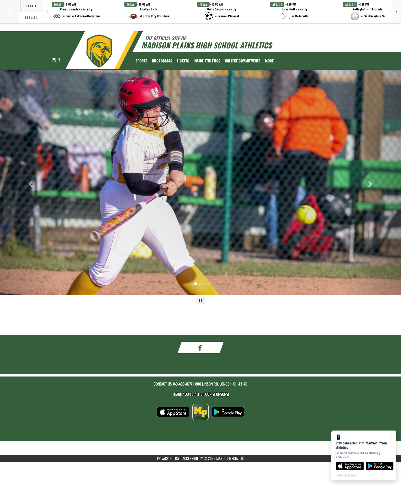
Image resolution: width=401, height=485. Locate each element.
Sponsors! (220, 394)
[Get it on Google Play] (380, 466)
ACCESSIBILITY (192, 458)
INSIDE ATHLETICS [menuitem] (207, 61)
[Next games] (396, 11)
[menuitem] (162, 60)
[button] (76, 11)
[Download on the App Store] (350, 466)
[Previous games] (47, 11)
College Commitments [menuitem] (242, 61)
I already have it (346, 475)
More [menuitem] (270, 61)
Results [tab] (31, 17)
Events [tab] (31, 6)
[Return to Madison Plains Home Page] (99, 51)
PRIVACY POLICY (168, 458)
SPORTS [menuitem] (141, 61)
